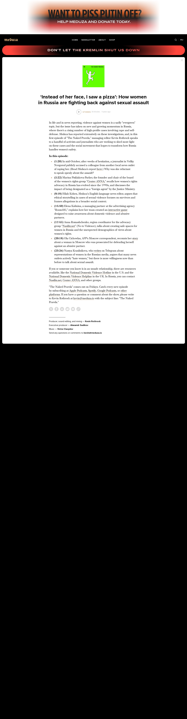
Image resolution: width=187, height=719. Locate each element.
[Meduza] (11, 40)
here (99, 169)
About (102, 40)
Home (75, 40)
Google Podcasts (106, 290)
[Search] (176, 40)
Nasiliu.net (69, 226)
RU (181, 40)
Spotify (92, 290)
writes (97, 250)
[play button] (78, 112)
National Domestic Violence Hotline (90, 272)
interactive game (117, 210)
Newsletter (88, 40)
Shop (112, 40)
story (135, 238)
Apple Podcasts (78, 290)
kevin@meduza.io (83, 298)
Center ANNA (95, 181)
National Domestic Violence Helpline (70, 276)
